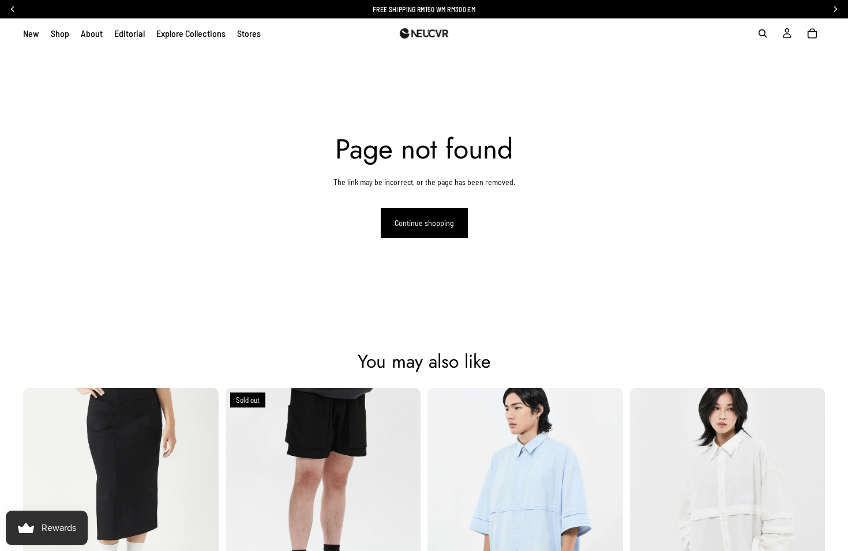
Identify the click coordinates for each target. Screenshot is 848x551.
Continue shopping (424, 223)
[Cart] (812, 33)
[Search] (762, 33)
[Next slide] (201, 486)
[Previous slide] (40, 486)
